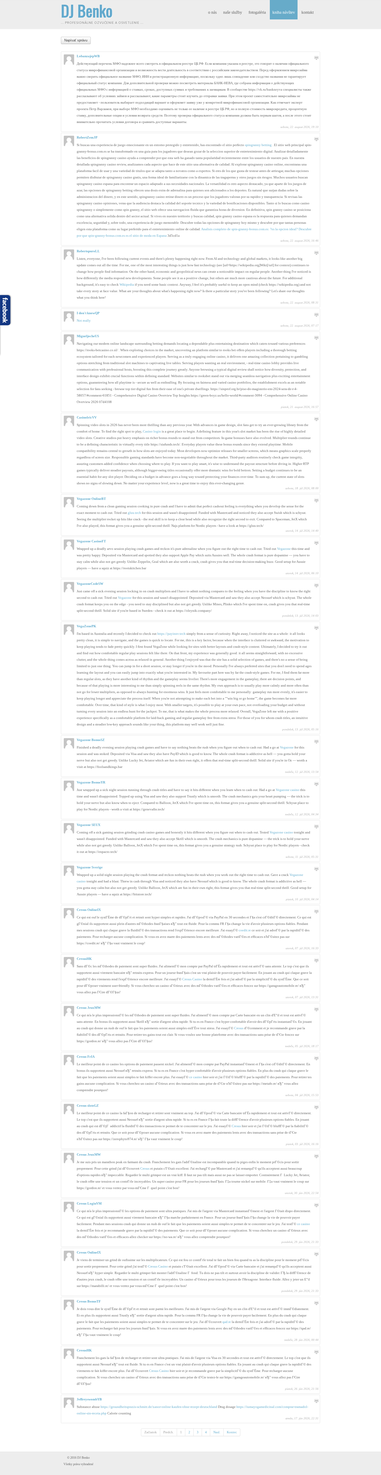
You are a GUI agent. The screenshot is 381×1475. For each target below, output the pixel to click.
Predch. (168, 1432)
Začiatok (150, 1432)
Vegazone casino (287, 790)
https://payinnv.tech (171, 634)
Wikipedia (126, 284)
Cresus (238, 1028)
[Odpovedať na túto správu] (316, 58)
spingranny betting (258, 145)
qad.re (226, 1322)
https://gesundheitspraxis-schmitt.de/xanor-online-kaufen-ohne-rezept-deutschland (159, 1407)
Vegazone (284, 549)
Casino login (152, 431)
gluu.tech (134, 513)
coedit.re (245, 930)
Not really (84, 320)
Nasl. (216, 1432)
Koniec (232, 1432)
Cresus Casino (192, 979)
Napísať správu (75, 40)
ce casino (195, 1077)
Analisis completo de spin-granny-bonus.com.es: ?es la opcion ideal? (249, 229)
